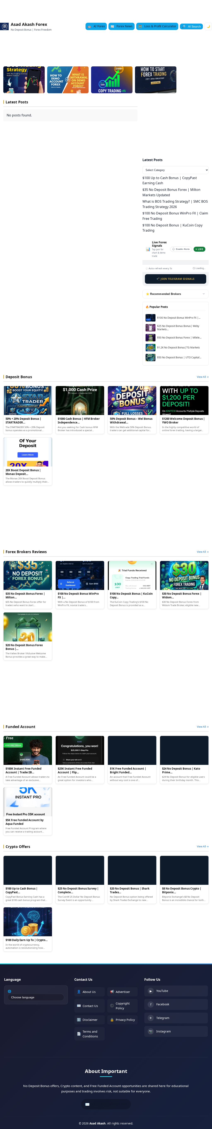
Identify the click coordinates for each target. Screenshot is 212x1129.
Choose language (22, 997)
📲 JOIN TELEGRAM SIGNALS (175, 279)
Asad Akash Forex (29, 24)
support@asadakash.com (106, 1104)
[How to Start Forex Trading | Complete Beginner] (155, 79)
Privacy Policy (122, 1019)
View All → (203, 377)
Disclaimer (87, 1019)
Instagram (160, 1031)
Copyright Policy (120, 1005)
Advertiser (120, 991)
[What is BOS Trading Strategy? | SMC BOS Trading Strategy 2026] (24, 79)
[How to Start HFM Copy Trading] (111, 79)
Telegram (159, 1018)
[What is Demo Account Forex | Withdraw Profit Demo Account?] (68, 79)
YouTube (159, 991)
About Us (86, 991)
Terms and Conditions (87, 1034)
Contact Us (87, 1005)
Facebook (159, 1004)
